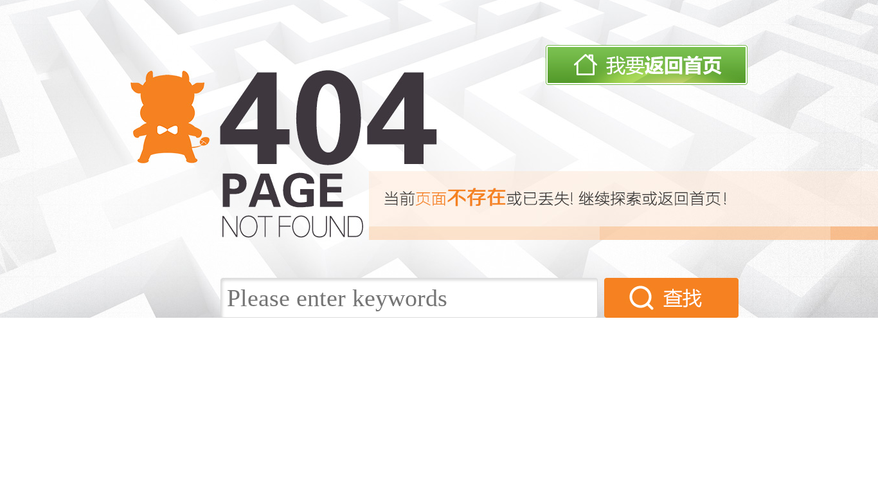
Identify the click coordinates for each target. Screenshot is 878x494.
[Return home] (647, 82)
